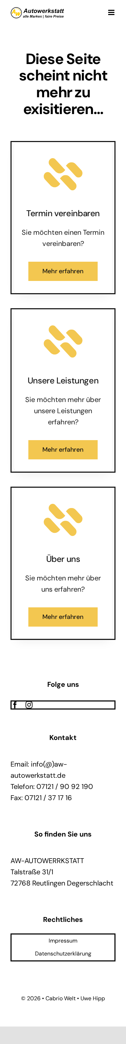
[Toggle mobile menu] (111, 12)
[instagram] (29, 704)
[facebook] (15, 704)
